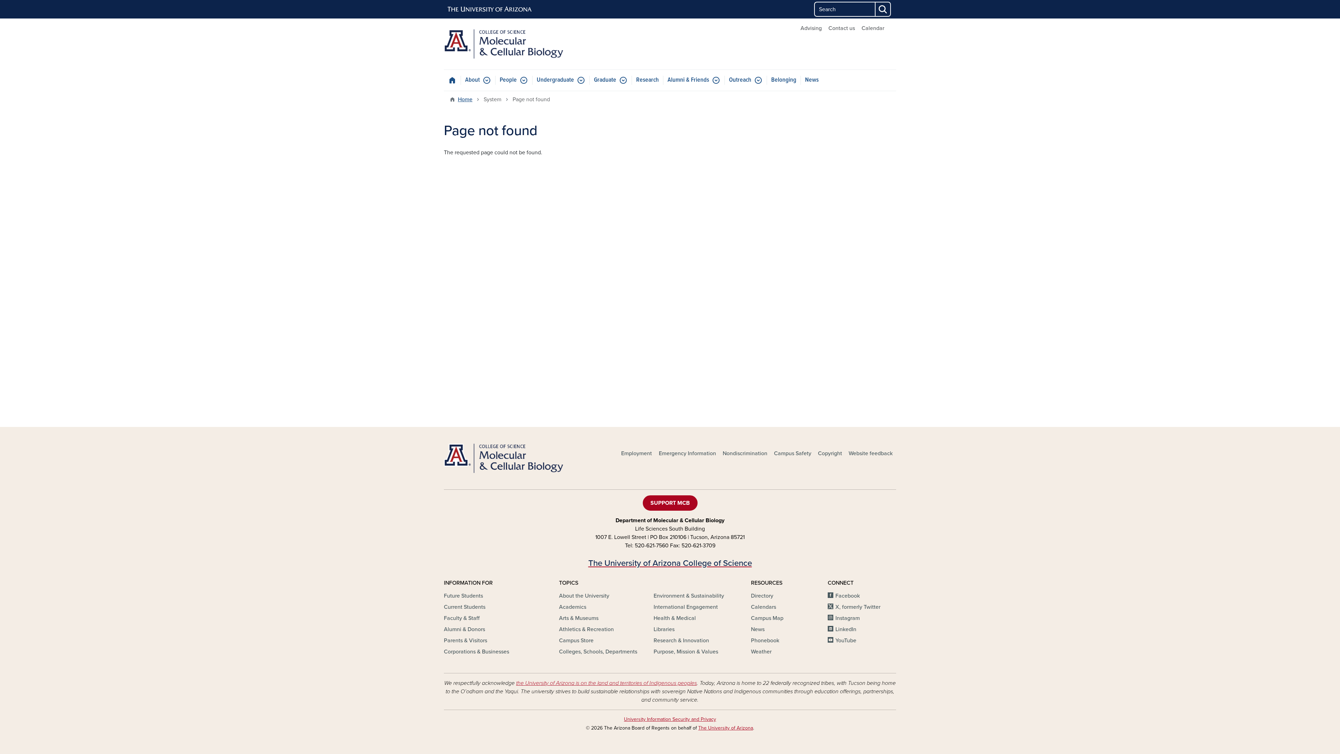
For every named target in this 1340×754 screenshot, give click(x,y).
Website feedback (871, 453)
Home (465, 99)
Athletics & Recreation (586, 629)
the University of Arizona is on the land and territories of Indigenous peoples (606, 683)
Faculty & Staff (461, 618)
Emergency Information (687, 453)
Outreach (740, 80)
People (508, 80)
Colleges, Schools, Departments (598, 651)
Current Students (464, 607)
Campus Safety (792, 453)
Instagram (847, 618)
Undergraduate (555, 80)
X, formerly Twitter (857, 607)
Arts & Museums (578, 618)
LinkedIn (845, 629)
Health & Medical (675, 618)
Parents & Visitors (465, 640)
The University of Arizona (725, 728)
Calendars (763, 607)
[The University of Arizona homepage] (490, 9)
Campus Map (767, 618)
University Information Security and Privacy (670, 719)
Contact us (841, 28)
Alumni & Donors (464, 629)
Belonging (783, 80)
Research (647, 80)
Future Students (463, 595)
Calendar (873, 28)
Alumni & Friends (688, 80)
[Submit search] (883, 9)
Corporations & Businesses (476, 651)
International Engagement (686, 607)
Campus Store (576, 640)
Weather (761, 651)
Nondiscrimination (745, 453)
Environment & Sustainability (689, 595)
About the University (584, 595)
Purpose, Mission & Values (686, 651)
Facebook (847, 595)
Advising (811, 28)
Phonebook (765, 640)
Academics (572, 607)
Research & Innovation (681, 640)
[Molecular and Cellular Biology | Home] (516, 44)
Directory (762, 595)
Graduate (605, 80)
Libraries (664, 629)
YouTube (845, 640)
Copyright (830, 453)
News (812, 80)
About (472, 80)
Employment (636, 453)
